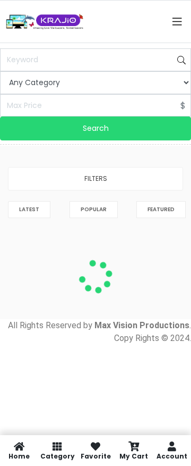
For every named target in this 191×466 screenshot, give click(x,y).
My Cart (133, 456)
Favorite (96, 456)
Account (172, 456)
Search (96, 128)
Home (19, 456)
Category (57, 456)
